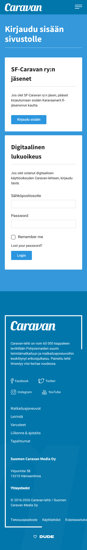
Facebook (21, 381)
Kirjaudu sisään (28, 120)
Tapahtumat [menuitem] (20, 441)
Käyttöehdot (51, 520)
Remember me (30, 237)
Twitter (50, 381)
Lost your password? (26, 246)
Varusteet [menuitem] (18, 424)
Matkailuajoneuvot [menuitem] (26, 408)
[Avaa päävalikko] (78, 7)
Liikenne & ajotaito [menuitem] (26, 433)
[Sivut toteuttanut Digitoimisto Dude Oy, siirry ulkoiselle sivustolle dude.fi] (43, 537)
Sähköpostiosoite (26, 195)
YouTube (55, 392)
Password (19, 215)
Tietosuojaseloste (24, 520)
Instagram (25, 392)
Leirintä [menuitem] (17, 416)
